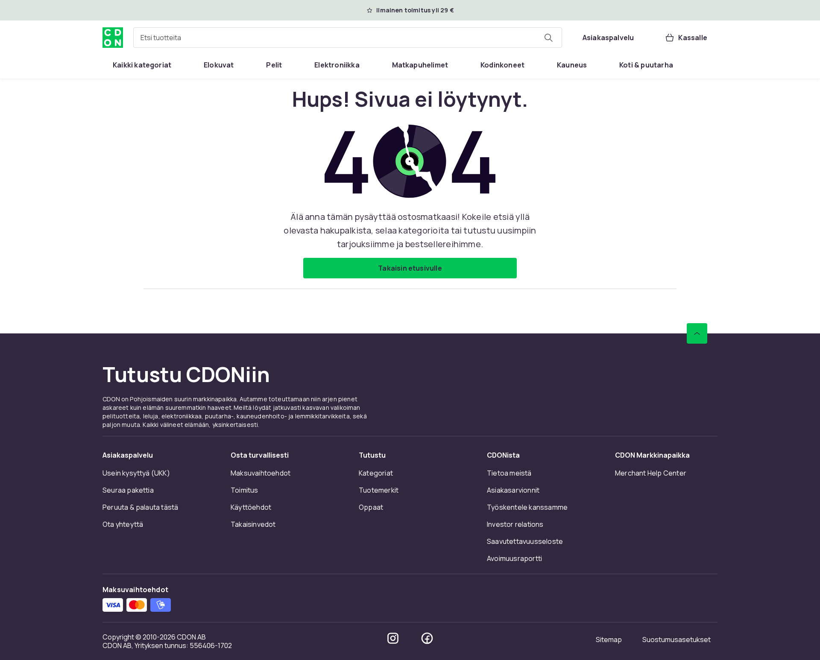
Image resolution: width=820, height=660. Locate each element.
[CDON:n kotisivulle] (112, 37)
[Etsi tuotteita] (548, 37)
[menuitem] (142, 65)
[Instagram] (393, 638)
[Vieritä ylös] (697, 333)
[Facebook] (427, 638)
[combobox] (347, 37)
